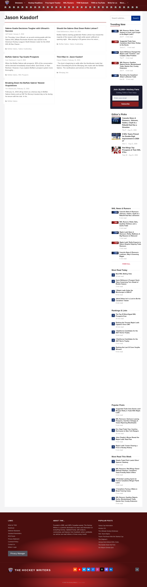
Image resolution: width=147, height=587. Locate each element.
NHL (116, 31)
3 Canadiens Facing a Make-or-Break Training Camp (127, 490)
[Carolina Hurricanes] (24, 8)
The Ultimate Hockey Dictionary (108, 531)
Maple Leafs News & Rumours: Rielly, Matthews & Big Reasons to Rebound (130, 234)
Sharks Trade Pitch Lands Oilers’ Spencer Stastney (127, 461)
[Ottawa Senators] (87, 8)
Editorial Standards (14, 531)
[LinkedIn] (111, 569)
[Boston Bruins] (11, 8)
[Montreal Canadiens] (66, 8)
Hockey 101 (102, 528)
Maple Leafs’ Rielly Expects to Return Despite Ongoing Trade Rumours (130, 244)
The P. (122, 58)
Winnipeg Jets (63, 72)
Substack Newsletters (14, 533)
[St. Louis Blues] (108, 8)
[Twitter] (84, 569)
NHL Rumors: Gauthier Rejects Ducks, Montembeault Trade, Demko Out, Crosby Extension (130, 65)
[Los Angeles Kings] (57, 8)
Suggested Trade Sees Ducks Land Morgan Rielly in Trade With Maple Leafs (128, 410)
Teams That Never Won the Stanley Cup (110, 536)
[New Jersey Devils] (74, 8)
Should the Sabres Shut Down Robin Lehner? (77, 28)
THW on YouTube (98, 3)
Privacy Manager (17, 553)
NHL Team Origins (104, 534)
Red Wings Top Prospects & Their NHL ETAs (131, 150)
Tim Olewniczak (10, 88)
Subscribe (125, 104)
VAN (116, 212)
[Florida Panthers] (53, 8)
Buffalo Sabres (12, 49)
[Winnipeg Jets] (138, 8)
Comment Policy (13, 542)
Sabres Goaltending (24, 49)
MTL (116, 63)
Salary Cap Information (105, 525)
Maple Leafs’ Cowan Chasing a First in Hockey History (126, 446)
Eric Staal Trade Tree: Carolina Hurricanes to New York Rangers (127, 430)
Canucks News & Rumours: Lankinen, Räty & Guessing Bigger (129, 254)
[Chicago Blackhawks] (28, 8)
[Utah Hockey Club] (121, 8)
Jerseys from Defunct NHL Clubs (108, 542)
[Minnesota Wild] (62, 8)
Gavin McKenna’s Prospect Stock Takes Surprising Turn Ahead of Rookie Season (127, 282)
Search (136, 18)
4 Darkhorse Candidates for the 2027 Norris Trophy (127, 340)
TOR (116, 52)
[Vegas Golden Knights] (129, 8)
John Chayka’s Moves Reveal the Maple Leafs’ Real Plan (127, 438)
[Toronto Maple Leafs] (117, 8)
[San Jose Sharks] (100, 8)
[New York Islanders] (79, 8)
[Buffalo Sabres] (15, 8)
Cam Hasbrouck (10, 60)
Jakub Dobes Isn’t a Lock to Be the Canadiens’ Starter (128, 299)
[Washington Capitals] (134, 8)
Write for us (112, 3)
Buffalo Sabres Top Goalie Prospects (22, 57)
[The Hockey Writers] (7, 2)
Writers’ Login (12, 547)
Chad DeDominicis (63, 31)
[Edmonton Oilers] (49, 8)
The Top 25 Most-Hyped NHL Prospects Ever (126, 315)
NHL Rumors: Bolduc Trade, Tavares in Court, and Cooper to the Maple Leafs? (130, 32)
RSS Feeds (11, 536)
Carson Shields (62, 60)
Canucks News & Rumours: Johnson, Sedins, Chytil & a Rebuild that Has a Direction (130, 122)
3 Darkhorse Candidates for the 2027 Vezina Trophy (127, 332)
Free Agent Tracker (53, 3)
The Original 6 (102, 539)
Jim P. (122, 37)
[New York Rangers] (83, 8)
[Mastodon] (106, 569)
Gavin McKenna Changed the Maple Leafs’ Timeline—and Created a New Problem (130, 53)
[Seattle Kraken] (104, 8)
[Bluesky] (88, 569)
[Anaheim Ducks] (7, 8)
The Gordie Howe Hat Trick (106, 545)
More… (123, 3)
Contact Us (11, 544)
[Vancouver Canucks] (125, 8)
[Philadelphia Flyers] (91, 8)
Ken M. (122, 79)
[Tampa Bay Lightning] (112, 8)
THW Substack (82, 3)
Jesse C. (123, 47)
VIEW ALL (126, 264)
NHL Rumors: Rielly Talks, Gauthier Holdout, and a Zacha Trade (128, 224)
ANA (116, 42)
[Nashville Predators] (70, 8)
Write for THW (12, 525)
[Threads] (102, 569)
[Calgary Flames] (19, 8)
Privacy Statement (13, 539)
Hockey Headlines (35, 3)
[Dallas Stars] (40, 8)
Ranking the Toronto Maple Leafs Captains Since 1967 (127, 323)
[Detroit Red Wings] (45, 8)
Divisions (19, 3)
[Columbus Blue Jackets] (36, 8)
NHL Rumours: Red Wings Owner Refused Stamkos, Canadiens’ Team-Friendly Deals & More (127, 470)
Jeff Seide (8, 34)
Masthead (11, 528)
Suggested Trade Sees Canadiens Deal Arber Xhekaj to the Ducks (130, 43)
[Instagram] (97, 569)
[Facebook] (93, 569)
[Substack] (75, 569)
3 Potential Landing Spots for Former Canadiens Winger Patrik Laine (127, 481)
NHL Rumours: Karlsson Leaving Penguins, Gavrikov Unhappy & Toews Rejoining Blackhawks (127, 421)
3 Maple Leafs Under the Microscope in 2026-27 (124, 291)
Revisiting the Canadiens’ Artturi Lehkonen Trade (129, 76)
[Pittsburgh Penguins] (95, 8)
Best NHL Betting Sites (124, 274)
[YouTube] (79, 569)
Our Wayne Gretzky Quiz (106, 547)
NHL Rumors (68, 3)
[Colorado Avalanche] (32, 8)
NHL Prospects (23, 75)
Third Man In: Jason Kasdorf (70, 57)
